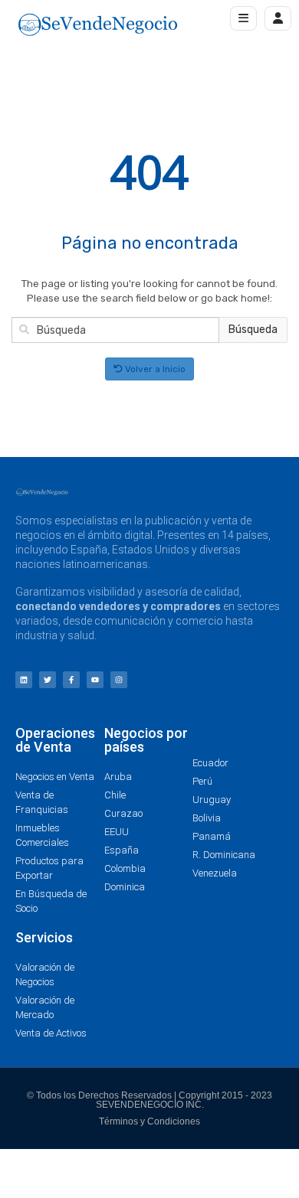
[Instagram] (118, 679)
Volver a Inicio (154, 369)
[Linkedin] (23, 679)
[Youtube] (95, 679)
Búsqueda (253, 329)
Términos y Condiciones (149, 1121)
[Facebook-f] (71, 679)
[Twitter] (47, 679)
